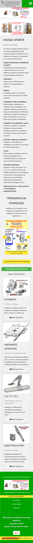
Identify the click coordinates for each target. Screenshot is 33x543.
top (17, 533)
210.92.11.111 (26, 538)
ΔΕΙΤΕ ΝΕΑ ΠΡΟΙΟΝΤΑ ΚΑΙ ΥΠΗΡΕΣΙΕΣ (17, 261)
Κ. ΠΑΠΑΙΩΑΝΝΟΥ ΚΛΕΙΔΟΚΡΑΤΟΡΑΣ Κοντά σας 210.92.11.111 (11, 5)
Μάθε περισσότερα (17, 317)
